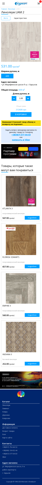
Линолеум (11, 9)
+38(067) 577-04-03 (21, 134)
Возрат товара (8, 431)
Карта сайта (7, 437)
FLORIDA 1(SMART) (10, 257)
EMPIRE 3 (6, 305)
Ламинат (5, 408)
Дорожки (6, 415)
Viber (4, 457)
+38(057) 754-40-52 (9, 447)
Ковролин (6, 418)
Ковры (4, 412)
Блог (4, 434)
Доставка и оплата (10, 428)
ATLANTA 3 (7, 208)
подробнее (32, 218)
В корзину (21, 114)
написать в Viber (21, 139)
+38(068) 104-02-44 (9, 450)
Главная (4, 9)
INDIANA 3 (7, 354)
